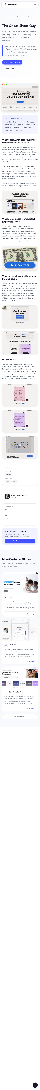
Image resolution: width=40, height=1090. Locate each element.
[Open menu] (35, 4)
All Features (8, 516)
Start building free (11, 62)
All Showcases (9, 510)
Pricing (7, 522)
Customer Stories (9, 17)
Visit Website (9, 68)
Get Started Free (19, 541)
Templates (8, 513)
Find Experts (8, 519)
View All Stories (18, 717)
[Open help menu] (35, 1085)
